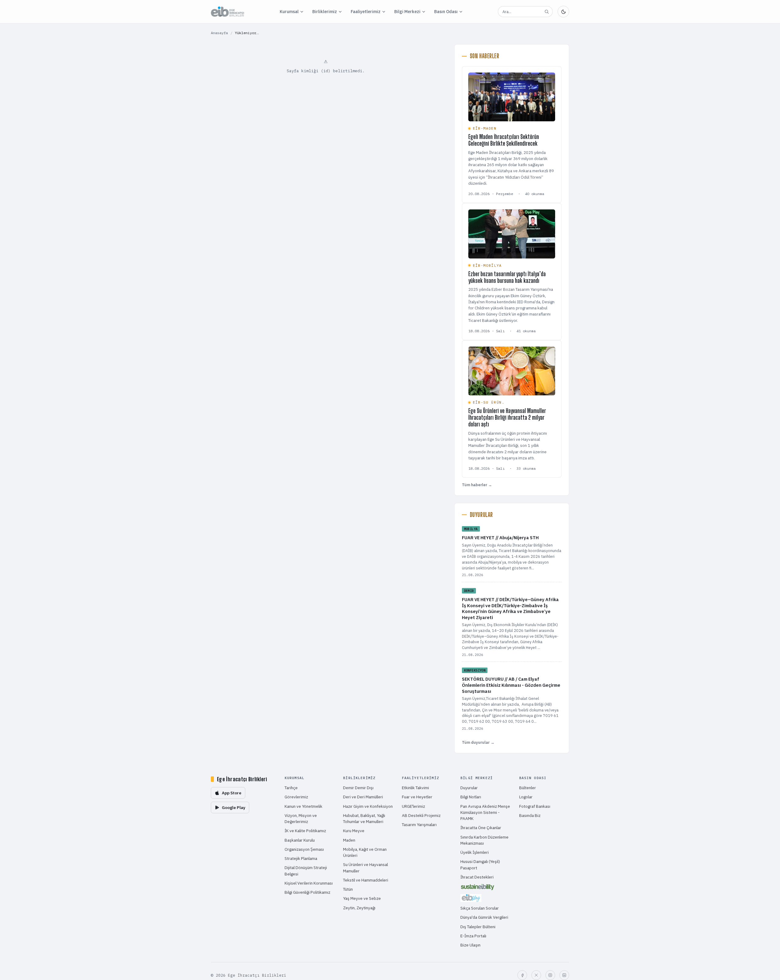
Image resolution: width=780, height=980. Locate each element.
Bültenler (527, 787)
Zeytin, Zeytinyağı (359, 908)
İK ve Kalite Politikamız (305, 830)
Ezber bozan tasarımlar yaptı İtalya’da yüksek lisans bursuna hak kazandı (507, 277)
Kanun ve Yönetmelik (303, 806)
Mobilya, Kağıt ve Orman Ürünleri (365, 852)
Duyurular (469, 787)
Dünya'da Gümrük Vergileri (484, 917)
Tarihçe (291, 787)
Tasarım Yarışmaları (419, 824)
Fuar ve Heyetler (417, 797)
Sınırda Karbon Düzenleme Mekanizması (484, 840)
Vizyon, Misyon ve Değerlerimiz (301, 818)
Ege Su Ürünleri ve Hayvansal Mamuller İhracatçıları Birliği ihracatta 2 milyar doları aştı (507, 417)
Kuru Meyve (353, 830)
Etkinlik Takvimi (415, 787)
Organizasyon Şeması (304, 849)
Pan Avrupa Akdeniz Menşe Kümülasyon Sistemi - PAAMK (485, 812)
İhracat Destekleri (477, 877)
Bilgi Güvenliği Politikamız (307, 892)
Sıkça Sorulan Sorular (479, 908)
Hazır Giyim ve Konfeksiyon (368, 806)
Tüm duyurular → (478, 742)
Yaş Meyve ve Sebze (362, 898)
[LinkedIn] (564, 975)
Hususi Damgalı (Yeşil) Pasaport (480, 864)
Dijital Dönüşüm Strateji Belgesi (306, 870)
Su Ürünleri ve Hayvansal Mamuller (365, 867)
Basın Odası (446, 11)
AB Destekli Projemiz (421, 815)
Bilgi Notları (470, 797)
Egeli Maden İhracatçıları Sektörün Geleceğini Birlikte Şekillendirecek (503, 140)
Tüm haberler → (477, 484)
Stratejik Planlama (301, 858)
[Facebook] (522, 975)
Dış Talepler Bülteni (477, 926)
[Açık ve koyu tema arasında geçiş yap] (563, 11)
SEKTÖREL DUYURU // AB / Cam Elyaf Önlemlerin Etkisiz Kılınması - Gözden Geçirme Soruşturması (511, 685)
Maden (349, 840)
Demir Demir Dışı (358, 787)
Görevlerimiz (296, 797)
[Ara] (546, 11)
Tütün (348, 889)
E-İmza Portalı (473, 936)
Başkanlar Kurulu (300, 840)
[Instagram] (550, 975)
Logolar (526, 797)
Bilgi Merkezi (407, 11)
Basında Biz (530, 815)
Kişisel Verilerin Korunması (309, 883)
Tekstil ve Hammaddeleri (365, 880)
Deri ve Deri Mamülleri (363, 797)
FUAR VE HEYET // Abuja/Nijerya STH (500, 537)
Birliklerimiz (324, 11)
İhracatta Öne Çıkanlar (480, 827)
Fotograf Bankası (534, 806)
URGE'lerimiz (413, 806)
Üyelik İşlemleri (474, 852)
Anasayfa (219, 32)
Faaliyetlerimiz (366, 11)
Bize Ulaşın (470, 945)
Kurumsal (289, 11)
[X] (536, 975)
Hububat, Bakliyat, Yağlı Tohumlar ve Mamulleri (364, 818)
